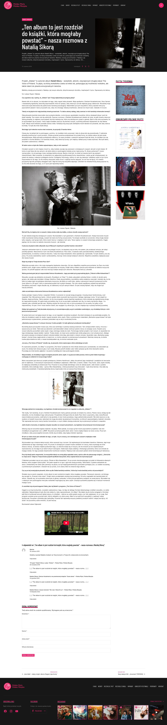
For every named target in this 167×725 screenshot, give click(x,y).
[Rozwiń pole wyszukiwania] (161, 5)
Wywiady (29, 19)
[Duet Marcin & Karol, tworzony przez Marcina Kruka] (126, 712)
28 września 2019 (35, 564)
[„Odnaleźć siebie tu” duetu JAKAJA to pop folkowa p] (95, 712)
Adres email (26, 639)
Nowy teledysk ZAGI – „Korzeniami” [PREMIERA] (130, 674)
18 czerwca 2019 (34, 551)
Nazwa (24, 631)
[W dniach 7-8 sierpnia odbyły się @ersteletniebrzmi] (156, 712)
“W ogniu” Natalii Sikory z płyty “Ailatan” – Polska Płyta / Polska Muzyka (51, 563)
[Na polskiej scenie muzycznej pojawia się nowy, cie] (110, 712)
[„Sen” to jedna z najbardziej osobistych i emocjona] (80, 712)
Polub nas (38, 711)
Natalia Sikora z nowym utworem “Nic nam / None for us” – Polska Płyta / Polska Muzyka (56, 590)
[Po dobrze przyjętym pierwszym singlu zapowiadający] (64, 712)
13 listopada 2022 (35, 591)
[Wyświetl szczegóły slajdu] (130, 171)
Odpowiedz (33, 558)
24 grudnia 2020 (34, 578)
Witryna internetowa (27, 647)
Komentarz (25, 613)
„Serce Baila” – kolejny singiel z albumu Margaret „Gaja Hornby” (40, 674)
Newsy (24, 19)
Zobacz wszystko (156, 701)
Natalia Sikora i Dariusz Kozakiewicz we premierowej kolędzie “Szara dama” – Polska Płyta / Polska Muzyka (61, 576)
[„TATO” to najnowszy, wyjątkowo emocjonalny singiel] (141, 712)
